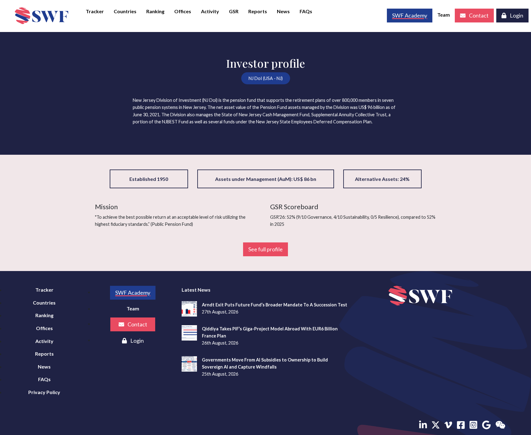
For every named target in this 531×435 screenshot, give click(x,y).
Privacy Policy (44, 392)
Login (516, 15)
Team (443, 15)
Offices (182, 11)
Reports (257, 11)
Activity (210, 11)
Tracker (95, 11)
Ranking (155, 11)
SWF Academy (132, 292)
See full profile (265, 249)
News (283, 11)
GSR (233, 11)
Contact (478, 15)
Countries (125, 11)
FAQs (306, 11)
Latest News (196, 290)
